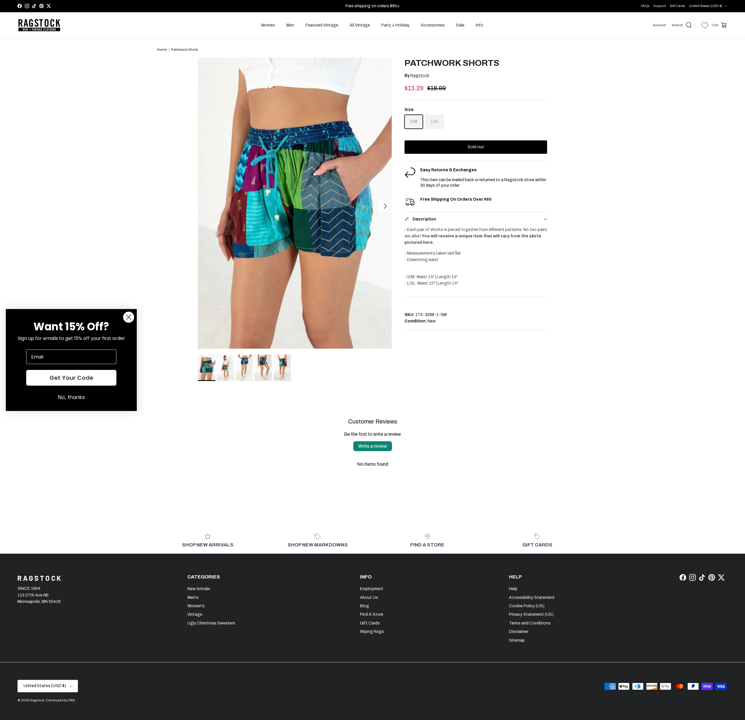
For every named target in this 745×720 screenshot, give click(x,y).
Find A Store (371, 614)
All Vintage (360, 25)
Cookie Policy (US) (526, 606)
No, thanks (71, 397)
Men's (192, 597)
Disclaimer (518, 631)
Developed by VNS (60, 700)
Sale (460, 25)
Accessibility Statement (532, 597)
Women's (196, 606)
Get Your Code (71, 378)
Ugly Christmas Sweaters (211, 623)
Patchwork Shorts (184, 49)
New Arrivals (198, 589)
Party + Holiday (395, 25)
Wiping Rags (372, 631)
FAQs (645, 6)
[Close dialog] (128, 317)
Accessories (433, 25)
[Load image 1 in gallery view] (295, 203)
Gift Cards (677, 6)
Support (659, 6)
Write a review (372, 446)
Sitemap (517, 640)
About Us (369, 597)
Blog (364, 606)
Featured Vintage (322, 25)
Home (162, 49)
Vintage (194, 614)
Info (479, 25)
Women (268, 25)
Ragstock (419, 75)
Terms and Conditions (530, 623)
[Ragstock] (39, 25)
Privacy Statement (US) (531, 614)
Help (513, 589)
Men (290, 25)
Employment (371, 589)
